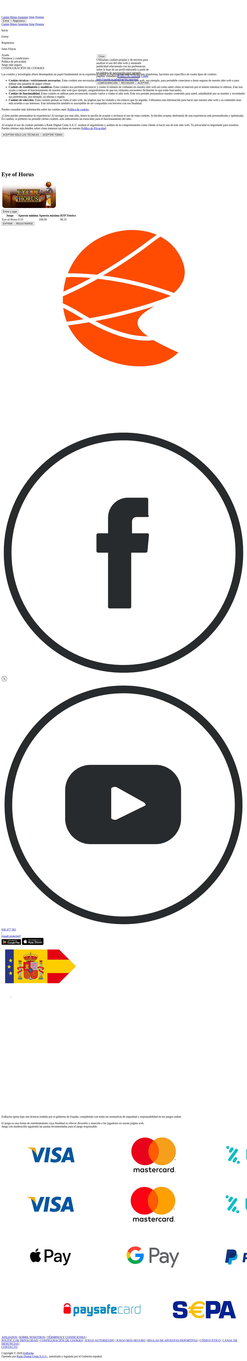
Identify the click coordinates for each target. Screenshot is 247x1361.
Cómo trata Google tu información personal (122, 78)
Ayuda (5, 55)
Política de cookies (78, 109)
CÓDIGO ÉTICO (210, 1340)
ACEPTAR (143, 83)
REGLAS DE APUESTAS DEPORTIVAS (172, 1340)
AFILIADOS (9, 1337)
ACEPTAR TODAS (53, 134)
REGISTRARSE (24, 223)
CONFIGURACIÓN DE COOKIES (61, 1340)
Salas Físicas (9, 48)
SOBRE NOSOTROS (32, 1337)
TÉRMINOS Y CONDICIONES (66, 1337)
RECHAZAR (127, 83)
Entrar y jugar (10, 211)
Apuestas (23, 17)
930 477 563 (8, 929)
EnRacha (28, 1353)
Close (102, 56)
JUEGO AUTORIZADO (99, 1340)
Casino (5, 17)
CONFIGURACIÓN (108, 83)
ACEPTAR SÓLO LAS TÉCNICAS (21, 134)
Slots (32, 17)
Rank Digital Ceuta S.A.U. (32, 1356)
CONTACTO (9, 1346)
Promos (39, 17)
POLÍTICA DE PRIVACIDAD (19, 1340)
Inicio (5, 30)
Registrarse (19, 20)
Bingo (13, 17)
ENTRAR (7, 223)
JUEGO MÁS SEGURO (130, 1340)
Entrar (6, 20)
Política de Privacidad (93, 128)
